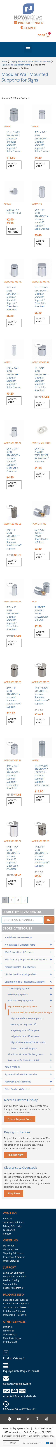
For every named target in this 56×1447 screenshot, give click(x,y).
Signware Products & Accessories (21, 1074)
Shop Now (13, 1193)
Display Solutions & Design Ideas (20, 974)
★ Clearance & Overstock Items (20, 944)
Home (4, 61)
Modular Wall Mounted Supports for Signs (31, 1012)
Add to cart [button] (12, 165)
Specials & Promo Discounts (18, 937)
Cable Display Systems (19, 988)
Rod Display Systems (18, 994)
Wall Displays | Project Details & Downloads (26, 959)
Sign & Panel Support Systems (16, 64)
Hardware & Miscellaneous (18, 1081)
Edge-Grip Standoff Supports (25, 1036)
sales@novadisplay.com (17, 1383)
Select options (13, 230)
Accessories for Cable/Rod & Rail (23, 1060)
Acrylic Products (12, 1066)
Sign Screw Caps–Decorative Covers (28, 1042)
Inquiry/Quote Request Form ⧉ (21, 1371)
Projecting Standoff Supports (25, 1030)
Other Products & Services (17, 1089)
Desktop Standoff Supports (24, 1048)
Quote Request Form (19, 1119)
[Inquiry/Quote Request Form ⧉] (6, 1366)
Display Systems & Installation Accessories (30, 61)
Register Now (15, 1154)
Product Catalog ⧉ (13, 1358)
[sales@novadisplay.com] (6, 1378)
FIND (49, 920)
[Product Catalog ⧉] (6, 1353)
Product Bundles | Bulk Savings (20, 966)
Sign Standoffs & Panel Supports (27, 1018)
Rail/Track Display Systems (21, 1000)
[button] (28, 49)
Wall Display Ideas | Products (19, 952)
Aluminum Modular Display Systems (25, 1054)
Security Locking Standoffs (24, 1024)
